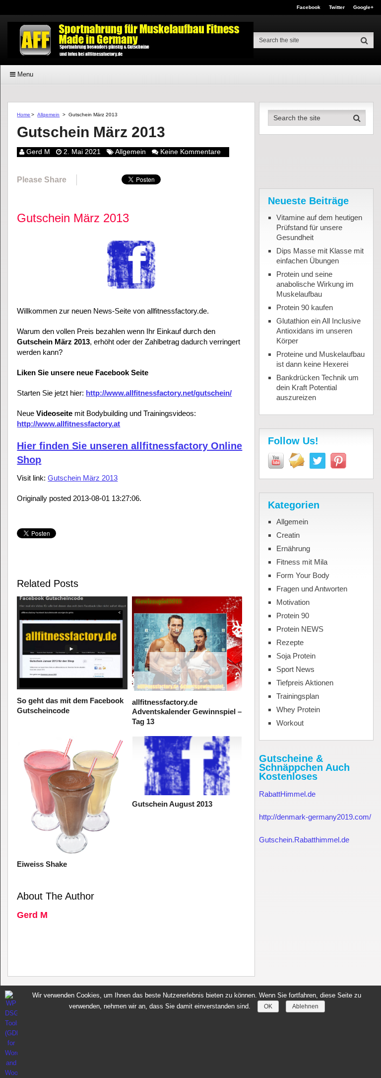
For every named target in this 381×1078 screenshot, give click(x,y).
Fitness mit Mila (301, 562)
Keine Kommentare (190, 152)
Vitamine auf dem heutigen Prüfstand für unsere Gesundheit (319, 227)
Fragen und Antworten (311, 588)
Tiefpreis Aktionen (304, 682)
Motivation (293, 602)
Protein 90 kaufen (304, 307)
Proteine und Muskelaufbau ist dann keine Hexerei (320, 359)
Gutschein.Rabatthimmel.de (304, 839)
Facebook (308, 7)
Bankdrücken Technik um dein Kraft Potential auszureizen (317, 387)
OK (268, 1006)
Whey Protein (298, 709)
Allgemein (48, 114)
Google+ (363, 7)
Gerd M (38, 152)
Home (23, 114)
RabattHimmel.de (287, 794)
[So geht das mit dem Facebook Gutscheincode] (72, 644)
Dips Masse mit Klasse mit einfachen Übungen (320, 256)
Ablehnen (305, 1006)
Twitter (337, 7)
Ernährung (293, 548)
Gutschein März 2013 (83, 478)
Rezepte (290, 642)
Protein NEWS (299, 629)
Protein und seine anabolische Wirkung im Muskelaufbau (315, 284)
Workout (290, 723)
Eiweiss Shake (42, 864)
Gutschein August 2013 (172, 804)
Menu (25, 74)
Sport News (295, 669)
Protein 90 (292, 615)
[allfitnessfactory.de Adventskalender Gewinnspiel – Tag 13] (187, 644)
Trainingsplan (297, 696)
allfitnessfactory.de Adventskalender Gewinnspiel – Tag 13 (187, 712)
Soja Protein (296, 656)
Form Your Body (302, 575)
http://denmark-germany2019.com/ (315, 817)
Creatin (288, 535)
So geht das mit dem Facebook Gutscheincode (70, 705)
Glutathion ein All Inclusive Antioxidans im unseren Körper (318, 331)
